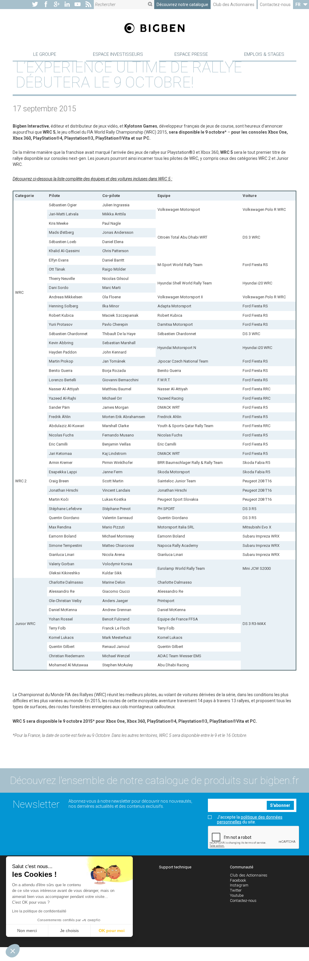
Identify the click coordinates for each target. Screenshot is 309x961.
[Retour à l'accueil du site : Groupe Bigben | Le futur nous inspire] (154, 28)
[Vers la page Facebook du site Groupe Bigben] (45, 4)
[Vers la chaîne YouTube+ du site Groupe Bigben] (77, 4)
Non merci (27, 930)
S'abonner (280, 805)
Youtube (237, 895)
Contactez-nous (275, 4)
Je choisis (69, 930)
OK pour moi (112, 930)
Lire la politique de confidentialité (39, 911)
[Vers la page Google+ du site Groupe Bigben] (56, 4)
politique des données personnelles (249, 819)
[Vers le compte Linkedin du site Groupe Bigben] (67, 4)
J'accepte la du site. (249, 819)
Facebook (238, 880)
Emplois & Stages (264, 54)
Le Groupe (44, 54)
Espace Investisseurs (118, 54)
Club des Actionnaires (233, 4)
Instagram (239, 885)
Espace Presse (191, 54)
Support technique (175, 867)
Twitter (236, 890)
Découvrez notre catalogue (182, 4)
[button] (12, 951)
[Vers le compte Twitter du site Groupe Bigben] (35, 4)
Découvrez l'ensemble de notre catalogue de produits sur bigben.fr (154, 780)
